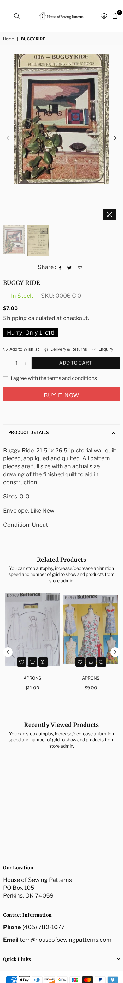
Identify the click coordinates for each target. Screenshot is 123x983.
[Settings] (104, 15)
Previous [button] (8, 138)
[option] (61, 119)
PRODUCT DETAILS (28, 432)
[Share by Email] (80, 267)
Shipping (15, 318)
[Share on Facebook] (60, 267)
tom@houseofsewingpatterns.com (65, 939)
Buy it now (61, 395)
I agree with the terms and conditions (53, 378)
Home (8, 39)
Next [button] (115, 138)
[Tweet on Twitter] (69, 267)
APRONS (32, 678)
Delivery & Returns (68, 349)
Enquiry (105, 349)
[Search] (16, 15)
